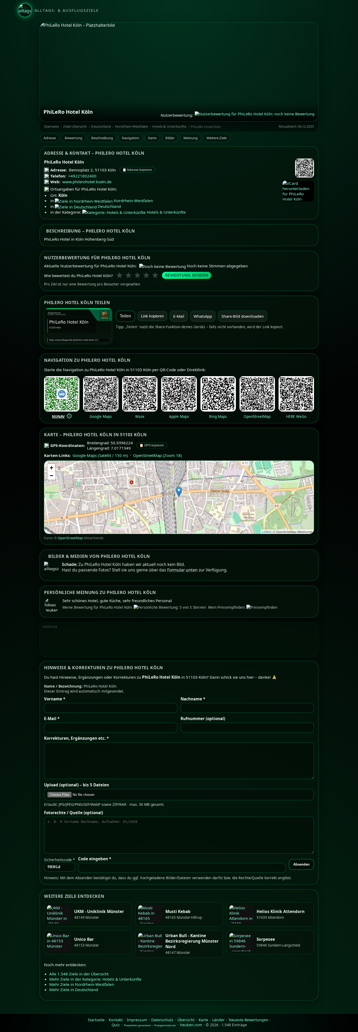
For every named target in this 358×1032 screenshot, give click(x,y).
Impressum (137, 1019)
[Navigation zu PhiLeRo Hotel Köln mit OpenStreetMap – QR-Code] (257, 410)
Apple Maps (179, 416)
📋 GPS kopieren (151, 445)
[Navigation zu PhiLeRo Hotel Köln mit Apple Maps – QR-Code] (179, 410)
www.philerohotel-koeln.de (86, 181)
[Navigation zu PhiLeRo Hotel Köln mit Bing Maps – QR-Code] (218, 410)
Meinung (190, 138)
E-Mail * (51, 718)
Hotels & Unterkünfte (169, 126)
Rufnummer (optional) (203, 718)
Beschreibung (102, 138)
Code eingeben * (94, 858)
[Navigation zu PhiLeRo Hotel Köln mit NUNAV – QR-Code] (61, 410)
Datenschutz (162, 1019)
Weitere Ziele (217, 138)
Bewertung (73, 138)
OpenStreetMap (257, 416)
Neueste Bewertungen (248, 1019)
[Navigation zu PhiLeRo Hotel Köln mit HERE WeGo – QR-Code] (296, 410)
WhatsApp (203, 316)
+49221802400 (82, 176)
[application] (179, 497)
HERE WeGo (296, 416)
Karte (152, 138)
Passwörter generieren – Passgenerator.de (150, 1025)
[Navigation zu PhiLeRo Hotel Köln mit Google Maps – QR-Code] (100, 410)
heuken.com (191, 1024)
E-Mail (178, 316)
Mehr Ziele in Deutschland (73, 989)
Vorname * (54, 698)
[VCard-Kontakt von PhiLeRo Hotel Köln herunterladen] (298, 191)
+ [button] (51, 467)
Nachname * (193, 698)
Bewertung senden (186, 275)
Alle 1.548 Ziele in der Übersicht (79, 974)
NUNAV (58, 416)
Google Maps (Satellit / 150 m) (100, 455)
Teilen (125, 316)
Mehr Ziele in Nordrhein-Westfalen (81, 984)
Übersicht (185, 1019)
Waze (139, 416)
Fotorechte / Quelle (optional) (73, 812)
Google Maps (101, 416)
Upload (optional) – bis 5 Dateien (76, 784)
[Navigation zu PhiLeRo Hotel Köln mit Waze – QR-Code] (140, 410)
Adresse (50, 138)
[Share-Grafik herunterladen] (78, 326)
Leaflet (266, 531)
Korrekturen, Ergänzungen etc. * (76, 738)
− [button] (51, 475)
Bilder (170, 138)
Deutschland (101, 126)
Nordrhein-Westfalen (131, 126)
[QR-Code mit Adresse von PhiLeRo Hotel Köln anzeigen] (304, 169)
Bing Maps (218, 416)
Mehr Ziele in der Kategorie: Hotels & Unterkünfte (95, 979)
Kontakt (116, 1019)
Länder (218, 1019)
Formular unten (182, 570)
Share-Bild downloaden (242, 316)
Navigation (130, 138)
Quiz (116, 1024)
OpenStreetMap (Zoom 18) (157, 455)
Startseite (51, 126)
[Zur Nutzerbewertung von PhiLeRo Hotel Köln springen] (254, 115)
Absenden (301, 864)
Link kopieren (152, 316)
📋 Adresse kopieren (137, 170)
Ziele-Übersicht (75, 126)
